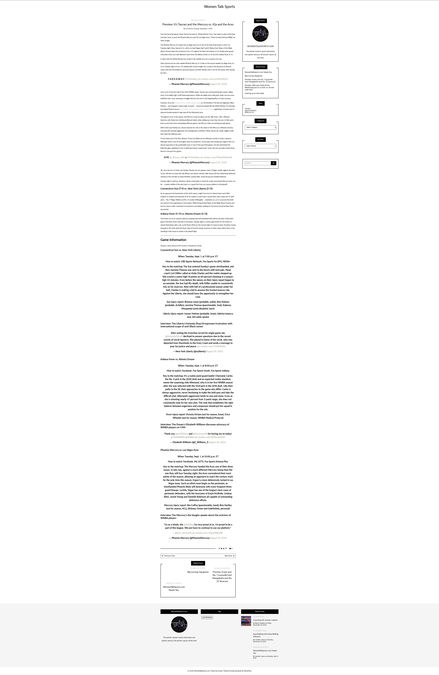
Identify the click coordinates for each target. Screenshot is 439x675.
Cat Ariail (189, 29)
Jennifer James (260, 640)
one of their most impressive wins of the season (196, 109)
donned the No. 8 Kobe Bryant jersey (187, 103)
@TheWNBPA (178, 437)
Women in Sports (198, 20)
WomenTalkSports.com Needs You (258, 72)
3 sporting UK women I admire (265, 620)
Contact (247, 108)
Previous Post (169, 556)
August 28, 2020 (217, 442)
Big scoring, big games (198, 572)
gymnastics (258, 617)
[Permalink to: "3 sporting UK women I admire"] (246, 621)
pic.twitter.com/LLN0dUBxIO (213, 79)
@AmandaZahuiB (174, 336)
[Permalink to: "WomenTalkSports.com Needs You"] (174, 574)
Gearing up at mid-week (254, 93)
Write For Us (249, 112)
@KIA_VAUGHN (183, 533)
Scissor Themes (223, 671)
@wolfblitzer (181, 434)
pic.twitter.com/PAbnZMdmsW (216, 157)
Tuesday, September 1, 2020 (203, 29)
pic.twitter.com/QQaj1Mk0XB (207, 533)
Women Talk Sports (219, 7)
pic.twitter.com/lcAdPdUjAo (211, 346)
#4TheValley (191, 79)
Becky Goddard (260, 623)
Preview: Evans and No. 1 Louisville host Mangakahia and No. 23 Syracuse (260, 81)
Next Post (228, 556)
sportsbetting (207, 617)
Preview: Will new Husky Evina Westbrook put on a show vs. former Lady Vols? (259, 87)
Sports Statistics (250, 110)
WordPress (248, 671)
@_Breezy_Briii (177, 157)
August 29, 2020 (214, 351)
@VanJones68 (200, 434)
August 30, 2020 (218, 84)
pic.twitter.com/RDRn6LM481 (210, 437)
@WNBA (189, 437)
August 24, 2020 (218, 162)
